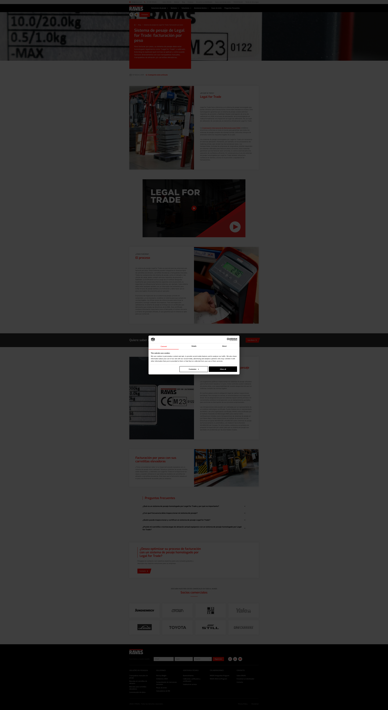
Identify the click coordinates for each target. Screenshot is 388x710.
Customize (192, 369)
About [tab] (224, 346)
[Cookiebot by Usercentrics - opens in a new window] (228, 339)
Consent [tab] (164, 346)
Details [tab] (194, 346)
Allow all (223, 369)
